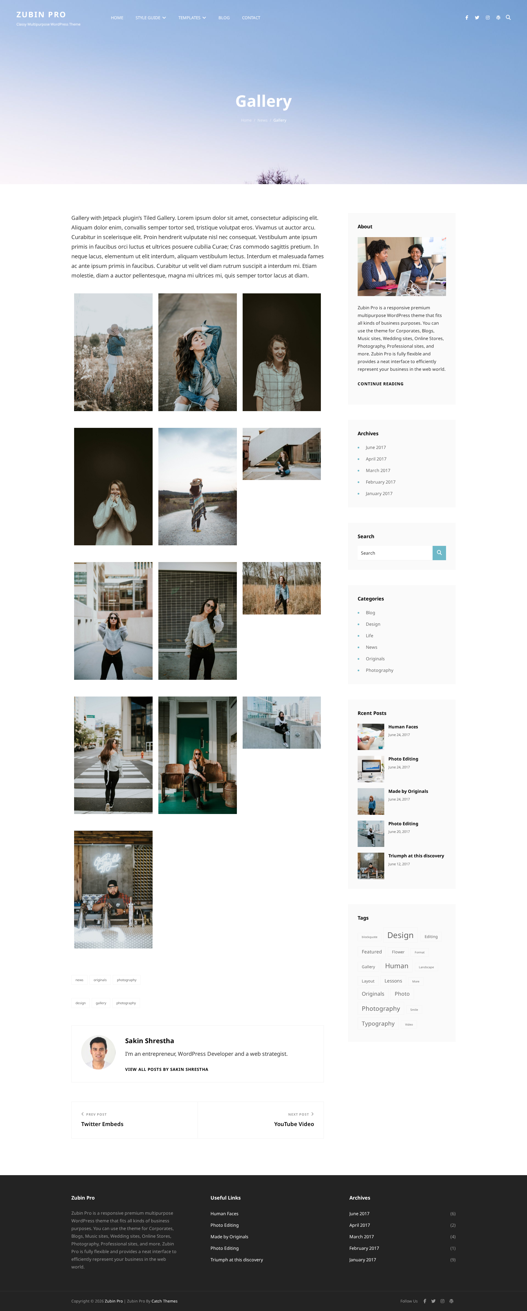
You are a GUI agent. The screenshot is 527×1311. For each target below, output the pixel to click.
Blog (224, 17)
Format (420, 952)
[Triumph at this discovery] (371, 866)
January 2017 (379, 493)
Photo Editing (403, 759)
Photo (402, 993)
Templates (189, 17)
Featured (372, 951)
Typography (378, 1023)
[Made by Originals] (371, 801)
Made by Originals (408, 791)
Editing (431, 936)
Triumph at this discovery (416, 856)
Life (369, 636)
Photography (126, 980)
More (415, 981)
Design (80, 1003)
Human (396, 965)
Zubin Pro (41, 14)
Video (409, 1024)
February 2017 (381, 482)
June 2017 (376, 447)
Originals (100, 980)
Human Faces (403, 727)
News (262, 120)
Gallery (101, 1003)
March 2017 (378, 470)
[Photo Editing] (371, 769)
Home (117, 17)
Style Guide (148, 17)
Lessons (393, 981)
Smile (414, 1010)
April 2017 (376, 459)
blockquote (369, 937)
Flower (398, 952)
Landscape (426, 967)
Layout (368, 981)
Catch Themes (165, 1301)
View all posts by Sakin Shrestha (166, 1069)
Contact (251, 17)
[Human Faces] (371, 736)
